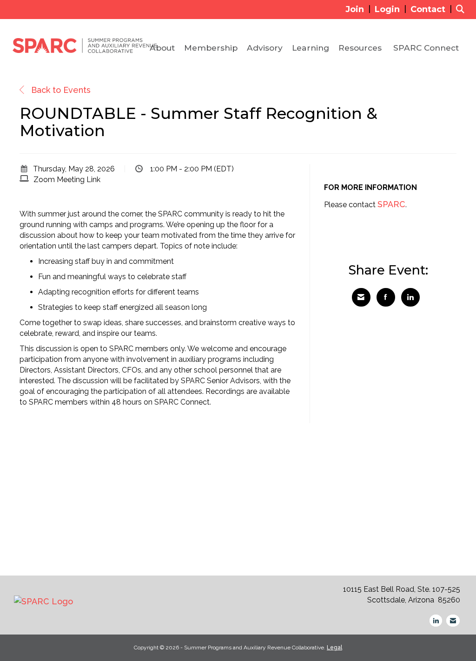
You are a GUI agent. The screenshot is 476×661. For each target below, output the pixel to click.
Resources (360, 47)
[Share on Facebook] (386, 297)
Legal (334, 647)
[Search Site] (462, 9)
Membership (211, 47)
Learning (310, 47)
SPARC (391, 204)
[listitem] (359, 9)
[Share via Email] (361, 297)
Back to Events (60, 90)
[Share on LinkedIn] (410, 297)
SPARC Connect (426, 47)
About (162, 47)
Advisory (265, 47)
